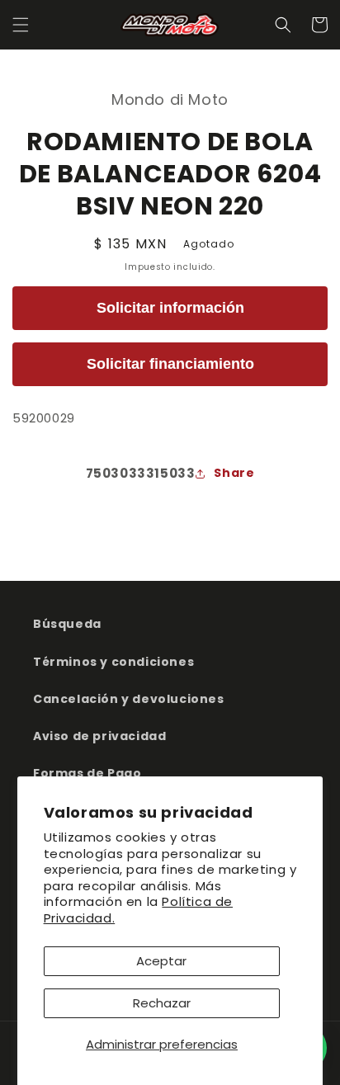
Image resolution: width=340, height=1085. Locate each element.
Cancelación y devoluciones (128, 699)
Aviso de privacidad (99, 736)
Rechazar (162, 1003)
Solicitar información (170, 308)
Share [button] (234, 473)
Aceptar (161, 960)
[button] (20, 25)
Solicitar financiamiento (170, 364)
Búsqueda (67, 624)
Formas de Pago (87, 773)
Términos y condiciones (113, 661)
